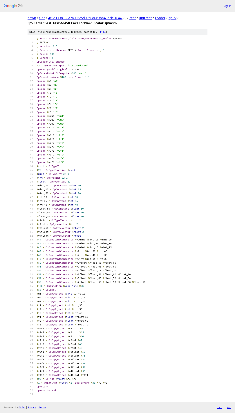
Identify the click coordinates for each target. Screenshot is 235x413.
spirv (172, 18)
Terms (42, 407)
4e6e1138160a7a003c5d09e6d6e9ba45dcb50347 (85, 18)
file (103, 31)
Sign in (227, 6)
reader (160, 18)
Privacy (32, 407)
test (132, 18)
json (228, 407)
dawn (32, 18)
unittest (145, 18)
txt (219, 407)
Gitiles (22, 407)
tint (42, 18)
